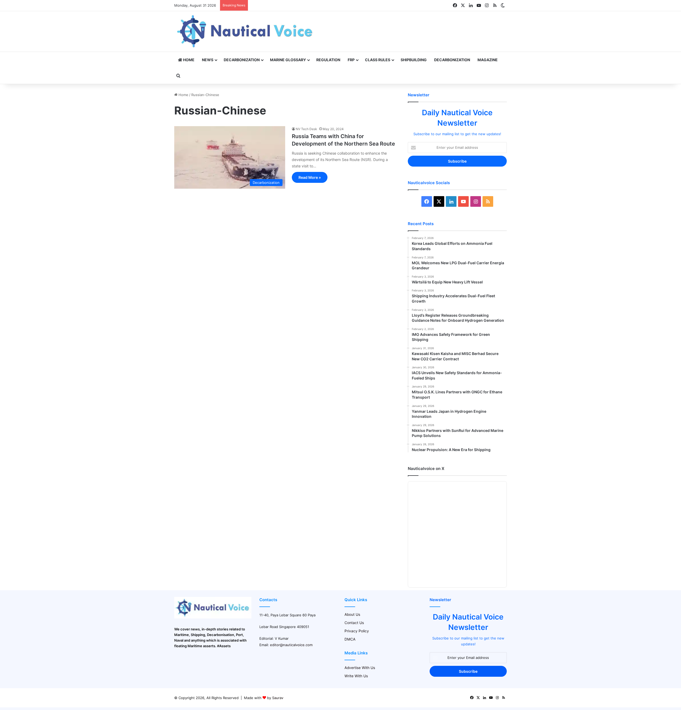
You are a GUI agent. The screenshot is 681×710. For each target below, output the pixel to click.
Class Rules (377, 59)
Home (188, 59)
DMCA (349, 639)
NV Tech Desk (306, 129)
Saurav (277, 698)
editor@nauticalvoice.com (291, 645)
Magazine (487, 59)
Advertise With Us (359, 668)
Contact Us (354, 623)
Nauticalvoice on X (426, 468)
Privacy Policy (356, 631)
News (207, 59)
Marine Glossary (288, 59)
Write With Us (356, 676)
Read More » (309, 177)
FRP (351, 59)
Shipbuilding (414, 59)
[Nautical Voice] (245, 31)
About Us (352, 614)
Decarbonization (242, 59)
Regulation (328, 59)
